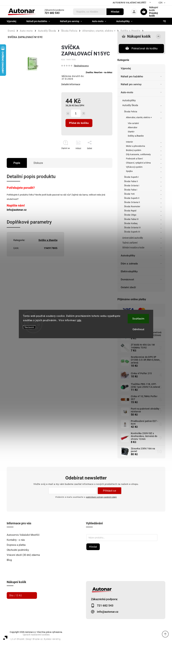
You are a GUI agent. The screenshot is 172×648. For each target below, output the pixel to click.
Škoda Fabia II (131, 181)
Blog (9, 559)
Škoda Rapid (130, 210)
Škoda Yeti (129, 194)
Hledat (115, 11)
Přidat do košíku (79, 123)
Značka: (99, 72)
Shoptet (20, 639)
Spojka (129, 171)
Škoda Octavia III (132, 227)
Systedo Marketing (52, 639)
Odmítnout (138, 329)
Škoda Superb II (132, 198)
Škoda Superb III (132, 231)
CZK (161, 3)
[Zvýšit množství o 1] (83, 113)
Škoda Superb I (131, 177)
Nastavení (29, 327)
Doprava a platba (16, 544)
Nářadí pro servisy (131, 84)
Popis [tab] (16, 163)
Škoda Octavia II (132, 202)
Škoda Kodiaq (130, 223)
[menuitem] (14, 21)
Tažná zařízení (129, 242)
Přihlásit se (109, 490)
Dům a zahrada (129, 263)
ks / (15, 595)
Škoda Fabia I (130, 189)
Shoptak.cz (37, 639)
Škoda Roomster (132, 206)
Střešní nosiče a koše (133, 247)
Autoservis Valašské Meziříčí (129, 3)
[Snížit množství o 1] (67, 113)
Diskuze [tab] (38, 163)
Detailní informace (70, 84)
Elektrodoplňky (129, 271)
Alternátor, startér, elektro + (139, 117)
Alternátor (132, 127)
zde (79, 320)
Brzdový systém (133, 150)
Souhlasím (138, 318)
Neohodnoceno (81, 66)
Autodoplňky (129, 100)
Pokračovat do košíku (145, 48)
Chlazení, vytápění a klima (138, 162)
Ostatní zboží (128, 287)
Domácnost (127, 279)
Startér (131, 131)
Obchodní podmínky (18, 549)
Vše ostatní (133, 123)
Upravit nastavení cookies (36, 634)
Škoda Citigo (130, 215)
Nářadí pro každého (132, 76)
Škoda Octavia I (131, 185)
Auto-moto (127, 92)
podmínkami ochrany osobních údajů (101, 497)
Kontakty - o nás (16, 539)
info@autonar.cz (17, 209)
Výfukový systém (134, 167)
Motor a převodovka (135, 146)
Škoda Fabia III (131, 219)
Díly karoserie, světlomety (138, 154)
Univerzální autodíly (132, 237)
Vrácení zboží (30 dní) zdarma (23, 554)
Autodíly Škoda (130, 105)
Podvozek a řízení (134, 158)
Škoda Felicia (130, 111)
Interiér (129, 142)
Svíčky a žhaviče (136, 136)
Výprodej (126, 68)
